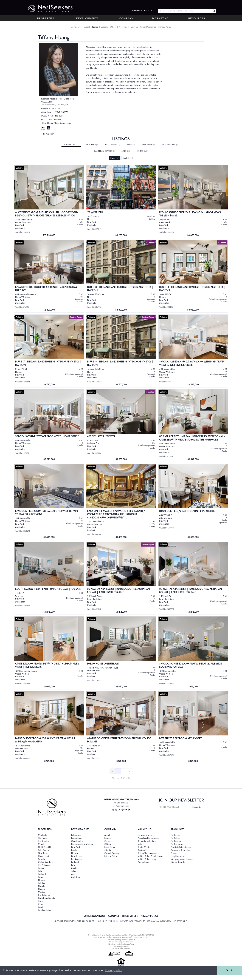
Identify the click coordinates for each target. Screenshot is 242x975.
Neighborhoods (178, 856)
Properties (45, 19)
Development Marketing (82, 844)
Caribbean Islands (104, 151)
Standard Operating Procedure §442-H (121, 939)
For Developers (177, 844)
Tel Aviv (74, 871)
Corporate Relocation (180, 850)
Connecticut (43, 856)
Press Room (124, 26)
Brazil (40, 907)
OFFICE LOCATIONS (94, 915)
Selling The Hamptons (147, 853)
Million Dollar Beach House (150, 856)
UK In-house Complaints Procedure (121, 942)
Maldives (75, 877)
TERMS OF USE (130, 915)
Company (126, 19)
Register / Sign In (142, 11)
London (74, 850)
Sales (114, 158)
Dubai (41, 904)
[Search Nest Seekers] (213, 10)
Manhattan (71, 144)
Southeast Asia (45, 910)
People (95, 26)
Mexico (41, 892)
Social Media (144, 847)
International (170, 144)
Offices (113, 26)
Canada (42, 889)
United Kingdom (45, 862)
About (87, 26)
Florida (74, 853)
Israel (40, 901)
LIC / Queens (112, 144)
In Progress (76, 835)
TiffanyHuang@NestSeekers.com (56, 122)
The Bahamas (44, 895)
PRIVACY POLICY (149, 915)
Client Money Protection (121, 946)
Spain (131, 144)
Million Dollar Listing (147, 859)
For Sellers (175, 838)
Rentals (128, 158)
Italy (40, 871)
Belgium (41, 883)
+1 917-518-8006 (56, 115)
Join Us (134, 26)
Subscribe (196, 806)
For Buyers (175, 835)
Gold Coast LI (44, 847)
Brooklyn (92, 144)
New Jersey (148, 144)
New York (75, 847)
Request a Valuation (147, 841)
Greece (41, 880)
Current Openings (148, 26)
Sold (126, 151)
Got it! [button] (229, 970)
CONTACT (113, 915)
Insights (141, 844)
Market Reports (178, 862)
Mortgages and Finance (182, 859)
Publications (143, 862)
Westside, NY (46, 102)
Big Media (142, 850)
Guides (174, 853)
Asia (73, 874)
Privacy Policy (164, 26)
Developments (87, 19)
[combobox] (184, 11)
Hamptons (42, 838)
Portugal (42, 874)
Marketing (160, 19)
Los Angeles (43, 841)
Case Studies (77, 841)
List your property (145, 835)
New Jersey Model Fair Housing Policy (121, 944)
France (41, 868)
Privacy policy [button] (113, 970)
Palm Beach (43, 850)
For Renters (176, 841)
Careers (104, 26)
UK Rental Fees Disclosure (121, 949)
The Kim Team (48, 133)
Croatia (41, 886)
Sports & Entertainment (181, 847)
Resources (196, 19)
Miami (41, 844)
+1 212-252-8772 (60, 112)
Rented (142, 151)
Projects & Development (148, 838)
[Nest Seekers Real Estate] (48, 8)
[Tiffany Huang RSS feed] (48, 128)
